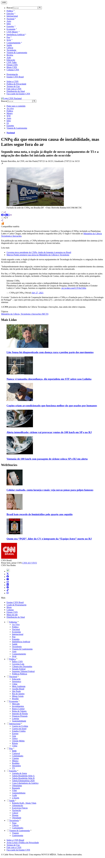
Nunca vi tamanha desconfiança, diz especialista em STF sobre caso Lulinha (49, 379)
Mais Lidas (9, 320)
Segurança (16, 681)
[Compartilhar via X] (4, 215)
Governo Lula (18, 664)
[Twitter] (8, 574)
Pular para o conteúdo (16, 106)
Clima (14, 684)
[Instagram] (8, 582)
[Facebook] (8, 577)
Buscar (10, 8)
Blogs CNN (12, 67)
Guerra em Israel (19, 728)
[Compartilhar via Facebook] (2, 215)
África (15, 738)
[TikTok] (8, 590)
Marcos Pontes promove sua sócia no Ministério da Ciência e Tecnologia (38, 255)
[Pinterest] (8, 587)
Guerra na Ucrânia (20, 726)
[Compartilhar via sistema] (2, 221)
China (14, 746)
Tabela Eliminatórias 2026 (23, 780)
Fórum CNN (12, 65)
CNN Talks (12, 62)
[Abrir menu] (4, 2)
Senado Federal (18, 669)
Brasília (15, 698)
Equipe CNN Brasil (15, 77)
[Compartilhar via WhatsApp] (9, 215)
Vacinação (16, 810)
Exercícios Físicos (20, 808)
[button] (52, 185)
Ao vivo (10, 108)
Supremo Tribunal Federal (23, 671)
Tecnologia (11, 50)
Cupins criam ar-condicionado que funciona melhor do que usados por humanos (52, 405)
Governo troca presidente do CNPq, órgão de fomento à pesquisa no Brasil (39, 252)
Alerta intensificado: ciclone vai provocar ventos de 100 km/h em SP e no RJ (49, 432)
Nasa (14, 823)
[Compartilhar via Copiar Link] (11, 215)
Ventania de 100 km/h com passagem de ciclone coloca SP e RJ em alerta (47, 458)
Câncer (15, 813)
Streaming (16, 765)
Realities (15, 763)
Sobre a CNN (12, 81)
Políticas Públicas (19, 674)
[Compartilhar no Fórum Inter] (2, 224)
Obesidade (16, 818)
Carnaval (16, 753)
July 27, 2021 (37, 293)
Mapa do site (12, 614)
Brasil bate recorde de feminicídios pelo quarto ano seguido (40, 514)
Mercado (16, 704)
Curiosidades (17, 828)
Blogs (9, 607)
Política (10, 11)
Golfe (14, 795)
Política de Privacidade (16, 84)
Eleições (10, 13)
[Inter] (8, 571)
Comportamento (14, 43)
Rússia (15, 743)
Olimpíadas (17, 785)
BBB (14, 751)
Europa (15, 733)
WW (9, 116)
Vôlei (14, 790)
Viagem (15, 833)
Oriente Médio (18, 741)
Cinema (15, 758)
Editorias (13, 622)
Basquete (16, 788)
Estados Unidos (19, 731)
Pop (8, 37)
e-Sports (15, 798)
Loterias (15, 718)
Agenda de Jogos (19, 773)
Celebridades (17, 756)
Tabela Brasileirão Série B (23, 778)
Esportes (10, 26)
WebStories (9, 465)
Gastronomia (17, 835)
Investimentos (18, 706)
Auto (9, 57)
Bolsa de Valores (19, 711)
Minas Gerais (18, 696)
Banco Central (18, 709)
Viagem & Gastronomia (17, 52)
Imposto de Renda (20, 713)
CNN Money (12, 32)
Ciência (10, 47)
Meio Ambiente (18, 686)
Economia (11, 29)
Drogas (15, 815)
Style (9, 40)
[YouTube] (8, 579)
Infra (9, 23)
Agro (9, 21)
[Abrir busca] (40, 7)
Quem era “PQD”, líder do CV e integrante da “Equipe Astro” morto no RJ (49, 538)
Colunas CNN (13, 70)
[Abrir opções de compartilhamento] (6, 218)
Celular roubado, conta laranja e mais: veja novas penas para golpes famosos (50, 489)
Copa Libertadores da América (25, 783)
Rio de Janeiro (18, 694)
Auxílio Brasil (18, 689)
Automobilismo (18, 793)
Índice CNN (17, 661)
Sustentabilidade (19, 721)
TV (13, 768)
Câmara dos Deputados (22, 666)
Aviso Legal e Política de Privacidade (23, 842)
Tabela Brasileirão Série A (23, 776)
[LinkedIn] (8, 585)
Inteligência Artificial (16, 34)
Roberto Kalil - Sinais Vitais (24, 803)
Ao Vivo (16, 624)
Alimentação (17, 805)
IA (8, 123)
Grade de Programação (16, 605)
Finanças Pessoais (19, 716)
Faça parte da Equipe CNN (18, 94)
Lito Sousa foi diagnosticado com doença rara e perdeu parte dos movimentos (50, 352)
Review (10, 55)
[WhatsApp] (8, 593)
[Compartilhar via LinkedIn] (6, 215)
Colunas (10, 610)
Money (10, 113)
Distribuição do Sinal (16, 91)
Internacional (12, 16)
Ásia (14, 736)
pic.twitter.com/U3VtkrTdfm (73, 288)
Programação (12, 74)
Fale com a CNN (14, 89)
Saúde (9, 45)
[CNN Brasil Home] (11, 98)
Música (15, 761)
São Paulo (16, 691)
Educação (11, 60)
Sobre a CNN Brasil (15, 840)
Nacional (10, 19)
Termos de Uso (13, 86)
